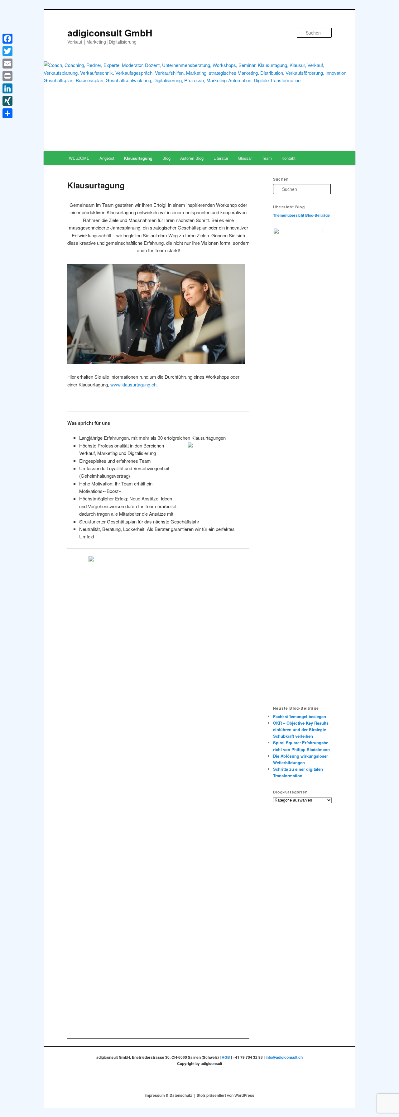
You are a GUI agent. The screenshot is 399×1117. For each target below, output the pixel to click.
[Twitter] (7, 51)
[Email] (7, 63)
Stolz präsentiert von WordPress (225, 1095)
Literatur (221, 158)
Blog (166, 158)
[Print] (7, 76)
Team (267, 158)
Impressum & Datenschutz (168, 1095)
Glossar (245, 158)
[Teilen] (7, 113)
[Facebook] (7, 38)
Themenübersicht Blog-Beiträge (301, 215)
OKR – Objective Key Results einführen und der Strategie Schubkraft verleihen (301, 729)
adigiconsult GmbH (109, 32)
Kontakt (288, 158)
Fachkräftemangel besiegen (299, 716)
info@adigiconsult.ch (284, 1057)
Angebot (106, 158)
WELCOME (79, 158)
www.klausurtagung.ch (133, 384)
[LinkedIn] (7, 88)
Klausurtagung (138, 158)
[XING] (7, 101)
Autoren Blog (192, 158)
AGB (226, 1057)
